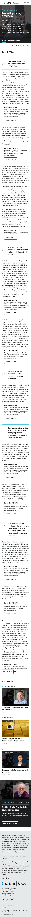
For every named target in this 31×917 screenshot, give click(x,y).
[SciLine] (10, 2)
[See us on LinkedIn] (12, 899)
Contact (4, 907)
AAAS (3, 905)
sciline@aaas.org (6, 895)
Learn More (5, 878)
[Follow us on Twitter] (3, 899)
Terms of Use (20, 905)
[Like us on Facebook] (7, 899)
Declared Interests (14, 40)
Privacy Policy (10, 905)
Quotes (4, 40)
